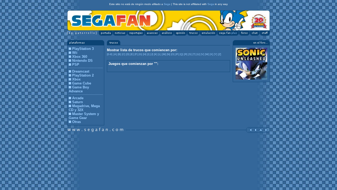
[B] (119, 54)
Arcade (77, 98)
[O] (173, 54)
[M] (164, 54)
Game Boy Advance (79, 89)
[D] (128, 54)
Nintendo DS (82, 61)
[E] (132, 54)
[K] (155, 54)
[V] (202, 54)
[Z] (219, 54)
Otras (76, 122)
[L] (159, 54)
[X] (211, 54)
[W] (207, 54)
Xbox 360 (79, 57)
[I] (148, 54)
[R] (185, 54)
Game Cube (81, 83)
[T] (194, 54)
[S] (190, 54)
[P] (177, 54)
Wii (74, 53)
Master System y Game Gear (84, 116)
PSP (75, 64)
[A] (115, 54)
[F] (136, 54)
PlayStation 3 (83, 49)
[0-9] (109, 54)
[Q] (181, 54)
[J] (151, 54)
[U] (198, 54)
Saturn (77, 102)
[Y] (215, 54)
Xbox (76, 79)
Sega (167, 4)
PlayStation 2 (83, 75)
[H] (144, 54)
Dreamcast (80, 71)
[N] (168, 54)
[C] (123, 54)
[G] (140, 54)
